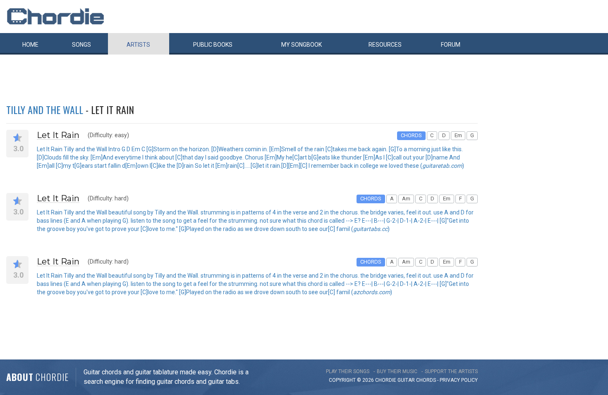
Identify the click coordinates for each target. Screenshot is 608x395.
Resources (385, 44)
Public (212, 44)
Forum (450, 44)
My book (301, 44)
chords (426, 380)
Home (30, 44)
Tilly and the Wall (44, 109)
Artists (138, 44)
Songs (81, 44)
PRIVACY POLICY (459, 380)
